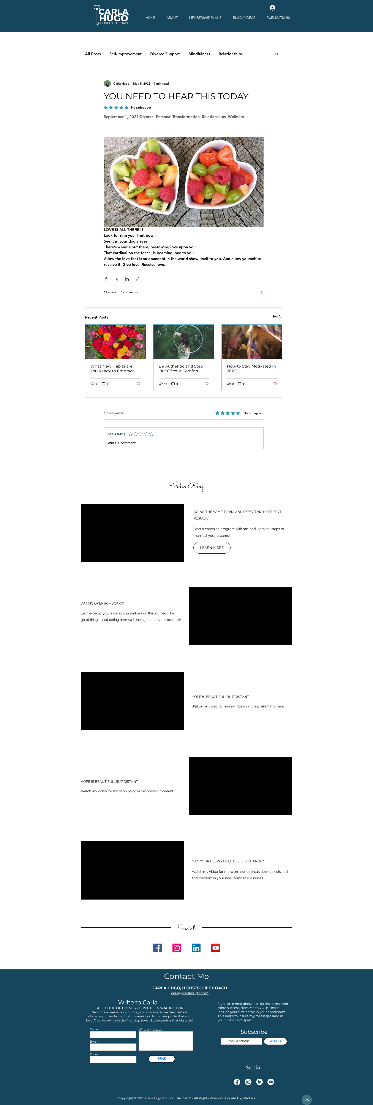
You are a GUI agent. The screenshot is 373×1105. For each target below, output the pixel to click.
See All (277, 316)
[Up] (307, 1100)
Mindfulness (199, 53)
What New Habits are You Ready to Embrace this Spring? (112, 368)
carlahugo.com (196, 993)
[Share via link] (138, 279)
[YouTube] (215, 948)
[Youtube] (270, 1082)
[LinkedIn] (196, 948)
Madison (249, 1098)
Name (94, 1029)
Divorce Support (165, 53)
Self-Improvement (125, 53)
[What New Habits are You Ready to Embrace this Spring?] (115, 342)
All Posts (93, 53)
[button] (277, 54)
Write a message (150, 1029)
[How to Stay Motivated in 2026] (252, 342)
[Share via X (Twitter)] (116, 279)
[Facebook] (157, 948)
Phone (94, 1054)
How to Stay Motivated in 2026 (251, 368)
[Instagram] (176, 948)
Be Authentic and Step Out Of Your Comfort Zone (181, 368)
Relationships (231, 53)
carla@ (177, 993)
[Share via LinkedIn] (127, 279)
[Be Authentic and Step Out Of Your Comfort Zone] (183, 342)
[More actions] (261, 83)
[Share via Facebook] (106, 279)
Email (93, 1041)
